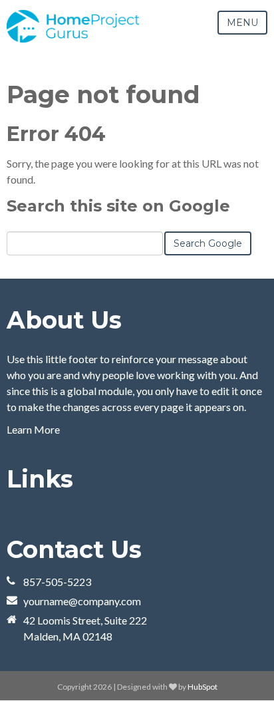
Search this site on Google (118, 205)
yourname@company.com (82, 601)
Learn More (33, 429)
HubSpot (202, 687)
